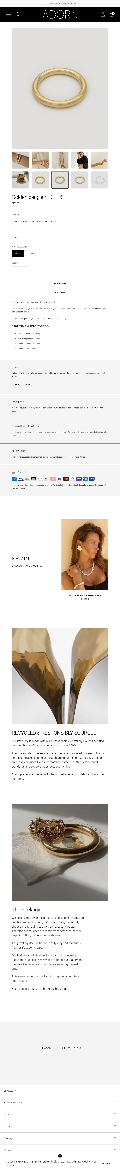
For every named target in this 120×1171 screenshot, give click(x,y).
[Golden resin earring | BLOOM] (84, 554)
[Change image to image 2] (40, 160)
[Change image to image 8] (60, 179)
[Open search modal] (19, 14)
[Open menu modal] (8, 14)
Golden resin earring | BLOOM (85, 595)
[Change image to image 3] (60, 160)
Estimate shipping (23, 385)
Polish (14, 230)
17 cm (31, 253)
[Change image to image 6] (20, 179)
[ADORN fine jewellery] (60, 14)
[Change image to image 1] (20, 160)
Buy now (106, 1163)
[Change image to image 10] (99, 179)
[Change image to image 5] (99, 160)
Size (14, 246)
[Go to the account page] (103, 14)
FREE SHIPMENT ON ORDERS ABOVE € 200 (58, 3)
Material (15, 214)
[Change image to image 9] (79, 179)
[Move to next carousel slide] (111, 554)
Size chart (22, 246)
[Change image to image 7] (40, 179)
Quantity (15, 263)
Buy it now (60, 293)
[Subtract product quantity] (25, 269)
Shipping (29, 302)
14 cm (18, 253)
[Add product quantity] (15, 269)
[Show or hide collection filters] (60, 1155)
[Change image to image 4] (79, 160)
